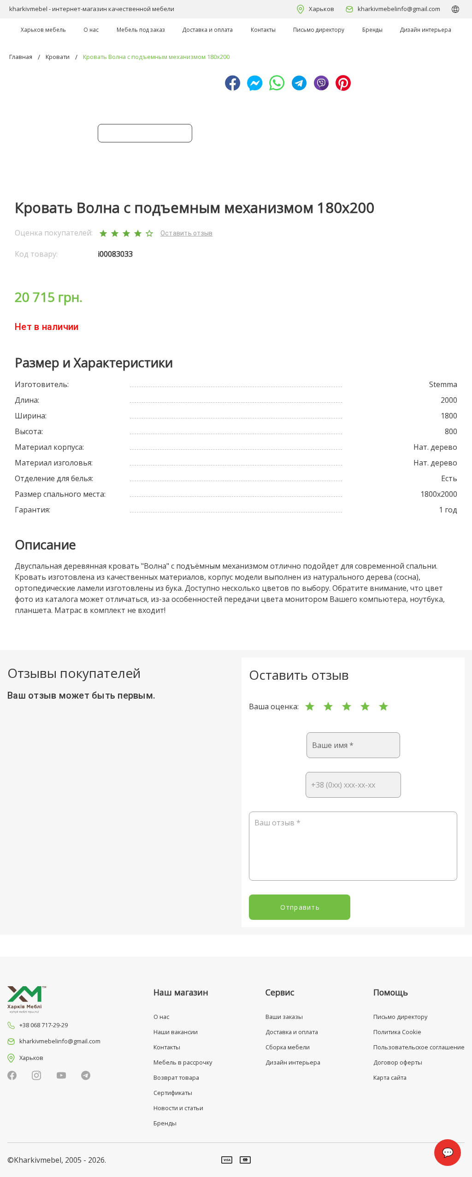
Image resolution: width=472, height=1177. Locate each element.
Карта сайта (390, 1077)
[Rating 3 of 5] (346, 706)
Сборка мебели (288, 1047)
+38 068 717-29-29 (43, 1025)
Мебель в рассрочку (182, 1062)
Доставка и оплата (208, 29)
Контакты (263, 29)
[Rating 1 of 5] (310, 706)
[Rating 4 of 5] (365, 706)
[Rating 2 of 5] (328, 706)
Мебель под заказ (141, 29)
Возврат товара (176, 1077)
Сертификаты (172, 1093)
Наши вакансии (175, 1032)
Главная (20, 57)
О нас (91, 29)
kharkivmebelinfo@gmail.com (399, 9)
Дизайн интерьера (425, 29)
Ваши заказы (284, 1016)
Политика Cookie (397, 1032)
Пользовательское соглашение (419, 1047)
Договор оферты (397, 1062)
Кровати (58, 57)
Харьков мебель (43, 29)
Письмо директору (318, 29)
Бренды (372, 29)
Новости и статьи (178, 1108)
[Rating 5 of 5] (383, 706)
